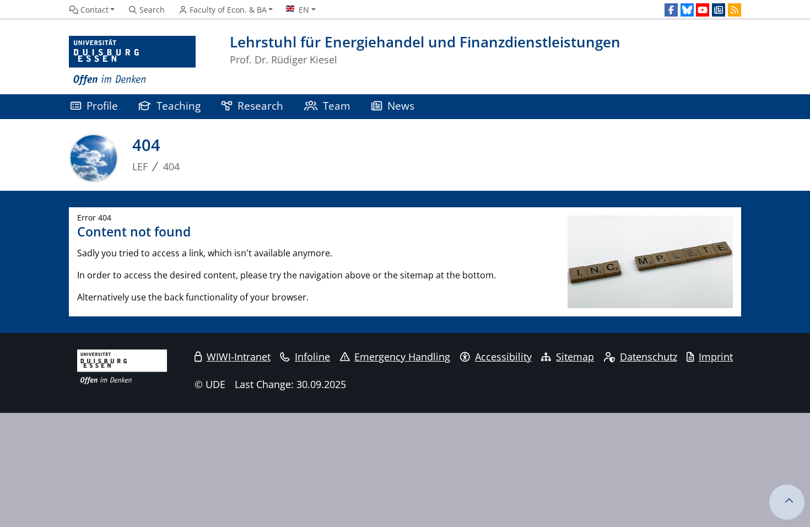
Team (336, 105)
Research (260, 105)
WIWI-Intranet (239, 356)
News (400, 105)
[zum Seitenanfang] (786, 502)
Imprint (716, 356)
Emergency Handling (402, 356)
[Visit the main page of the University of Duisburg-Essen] (132, 61)
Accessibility (503, 356)
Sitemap (575, 356)
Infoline (312, 356)
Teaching (178, 105)
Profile (102, 105)
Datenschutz (648, 356)
